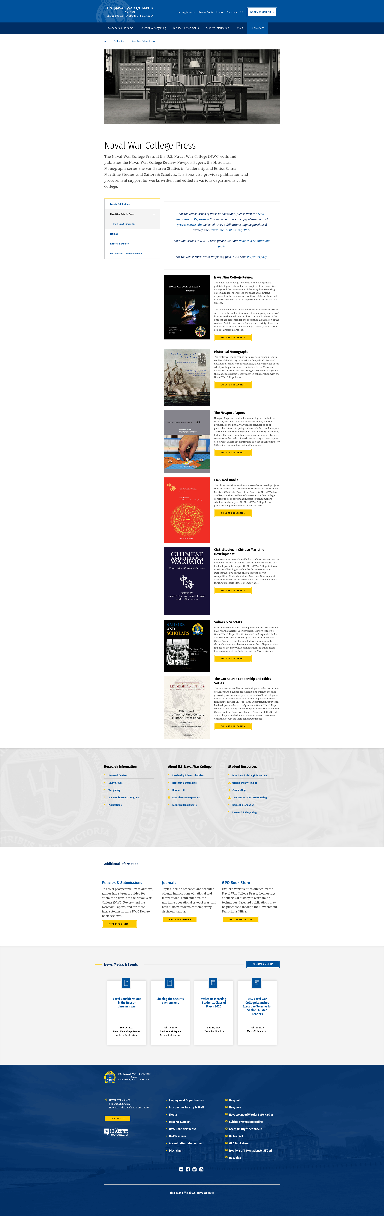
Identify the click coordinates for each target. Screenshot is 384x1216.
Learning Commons (186, 12)
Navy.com (235, 1107)
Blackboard (232, 12)
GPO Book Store (236, 882)
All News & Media (263, 964)
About (240, 28)
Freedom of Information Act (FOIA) (250, 1150)
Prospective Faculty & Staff (186, 1107)
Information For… (261, 12)
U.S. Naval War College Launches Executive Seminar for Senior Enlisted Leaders (257, 1006)
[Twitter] (195, 1170)
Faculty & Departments (186, 28)
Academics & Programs (120, 28)
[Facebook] (189, 1170)
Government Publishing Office (229, 230)
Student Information (217, 28)
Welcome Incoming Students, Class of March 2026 (213, 1002)
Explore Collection (233, 337)
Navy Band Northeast (182, 1129)
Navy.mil (234, 1100)
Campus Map (239, 790)
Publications (257, 28)
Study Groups (115, 782)
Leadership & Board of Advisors (189, 775)
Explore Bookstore (240, 919)
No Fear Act (236, 1136)
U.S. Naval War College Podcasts (126, 253)
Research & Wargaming (153, 28)
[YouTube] (202, 1170)
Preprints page (257, 257)
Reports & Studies (119, 243)
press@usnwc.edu (189, 225)
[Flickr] (182, 1170)
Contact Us (117, 1118)
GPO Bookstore (239, 1143)
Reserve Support (179, 1122)
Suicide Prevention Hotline (246, 1122)
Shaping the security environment (170, 1001)
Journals (114, 234)
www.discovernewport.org (186, 797)
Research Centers (117, 775)
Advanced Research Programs (124, 797)
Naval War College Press (122, 214)
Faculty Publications (120, 204)
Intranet (220, 12)
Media (173, 1114)
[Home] (105, 41)
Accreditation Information (185, 1143)
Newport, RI (178, 790)
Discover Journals (179, 919)
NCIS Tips (235, 1158)
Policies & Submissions (124, 224)
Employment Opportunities (186, 1100)
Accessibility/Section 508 (245, 1129)
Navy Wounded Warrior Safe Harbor (251, 1114)
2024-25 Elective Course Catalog (249, 797)
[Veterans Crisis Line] (116, 1134)
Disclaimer (176, 1150)
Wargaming (114, 790)
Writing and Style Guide (244, 782)
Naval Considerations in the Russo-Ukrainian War (126, 1002)
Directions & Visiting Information (249, 775)
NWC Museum (177, 1136)
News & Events (205, 12)
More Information (119, 924)
